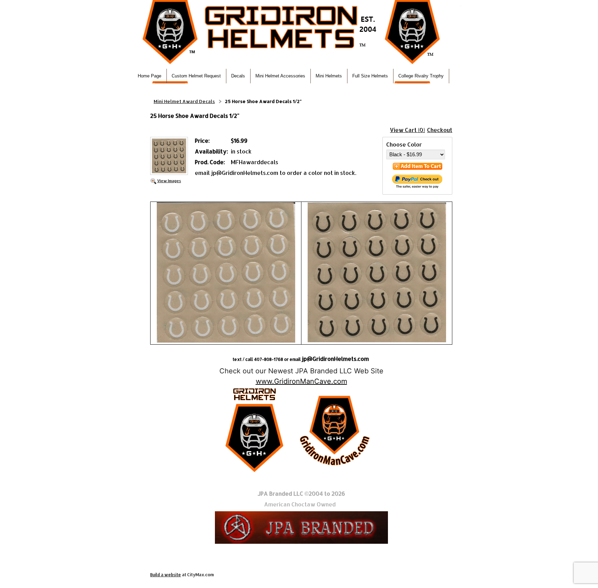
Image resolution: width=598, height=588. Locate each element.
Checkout (439, 129)
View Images (169, 180)
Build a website (165, 574)
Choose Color (404, 144)
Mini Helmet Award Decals (184, 101)
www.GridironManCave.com (301, 381)
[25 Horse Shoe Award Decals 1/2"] (169, 156)
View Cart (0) (407, 129)
